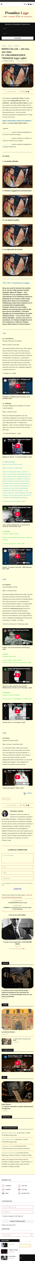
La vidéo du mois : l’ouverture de (22, 1039)
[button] (3, 933)
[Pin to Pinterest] (26, 91)
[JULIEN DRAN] (4, 1258)
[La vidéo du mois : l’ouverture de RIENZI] (6, 1041)
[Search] (33, 4)
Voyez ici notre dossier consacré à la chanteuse (16, 121)
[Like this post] (21, 91)
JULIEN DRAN (12, 1256)
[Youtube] (28, 4)
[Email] (31, 4)
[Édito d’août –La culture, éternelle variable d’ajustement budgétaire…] (17, 1091)
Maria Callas (6, 798)
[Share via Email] (28, 91)
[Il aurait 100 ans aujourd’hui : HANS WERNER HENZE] (17, 929)
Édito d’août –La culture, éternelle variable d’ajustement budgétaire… (17, 1106)
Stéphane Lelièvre (9, 61)
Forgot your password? (9, 1225)
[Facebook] (24, 4)
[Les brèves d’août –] (17, 1019)
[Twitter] (26, 4)
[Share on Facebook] (23, 91)
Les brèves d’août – (9, 1032)
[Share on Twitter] (24, 91)
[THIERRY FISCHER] (4, 1251)
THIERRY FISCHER (13, 1250)
